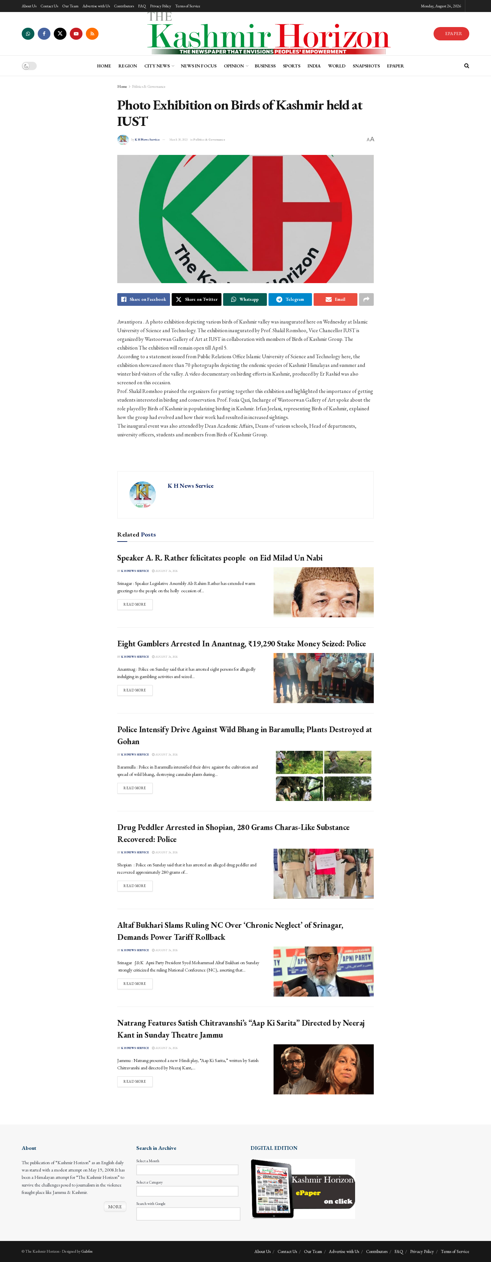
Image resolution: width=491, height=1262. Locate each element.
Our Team (70, 6)
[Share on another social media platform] (366, 299)
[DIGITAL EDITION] (303, 1188)
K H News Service (147, 140)
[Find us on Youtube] (76, 34)
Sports (291, 66)
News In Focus (198, 66)
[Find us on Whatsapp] (28, 34)
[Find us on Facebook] (44, 34)
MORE (115, 1207)
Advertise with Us (96, 6)
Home (122, 86)
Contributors (124, 6)
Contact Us (49, 6)
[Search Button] (466, 66)
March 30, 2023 (178, 140)
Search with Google (151, 1204)
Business (265, 66)
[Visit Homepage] (266, 33)
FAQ (142, 6)
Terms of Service (187, 6)
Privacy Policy (160, 6)
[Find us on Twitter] (60, 34)
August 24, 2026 (166, 571)
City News (157, 66)
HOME (104, 66)
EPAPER (453, 33)
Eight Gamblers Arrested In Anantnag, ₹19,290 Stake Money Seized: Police (241, 643)
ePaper (395, 66)
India (314, 66)
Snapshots (366, 66)
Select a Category (149, 1182)
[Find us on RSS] (92, 34)
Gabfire (87, 1251)
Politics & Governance (149, 86)
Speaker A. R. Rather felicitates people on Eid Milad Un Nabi (220, 558)
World (336, 66)
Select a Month (147, 1161)
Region (128, 66)
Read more (138, 604)
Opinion (234, 66)
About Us (29, 6)
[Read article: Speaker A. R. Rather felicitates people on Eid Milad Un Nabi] (324, 592)
